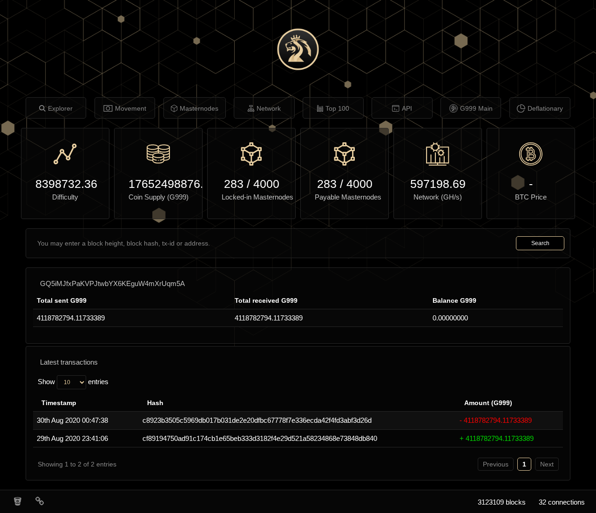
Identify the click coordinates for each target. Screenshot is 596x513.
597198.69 (438, 183)
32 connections (562, 502)
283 (234, 183)
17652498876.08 (158, 183)
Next (547, 464)
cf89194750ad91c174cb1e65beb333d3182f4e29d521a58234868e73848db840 (259, 438)
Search (540, 243)
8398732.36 (65, 183)
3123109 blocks (502, 502)
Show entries (73, 382)
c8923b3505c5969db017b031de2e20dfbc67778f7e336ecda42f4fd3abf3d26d (257, 420)
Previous (495, 464)
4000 (266, 183)
